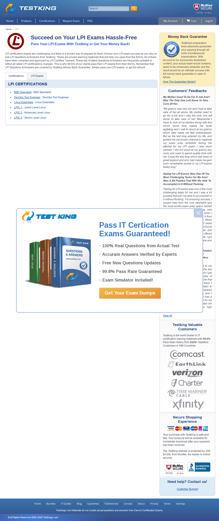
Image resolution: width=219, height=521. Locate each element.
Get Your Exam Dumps (130, 293)
